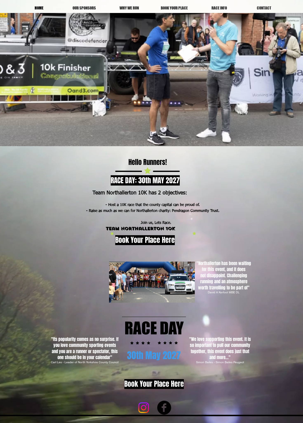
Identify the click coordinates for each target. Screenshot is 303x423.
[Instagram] (143, 408)
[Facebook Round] (164, 408)
